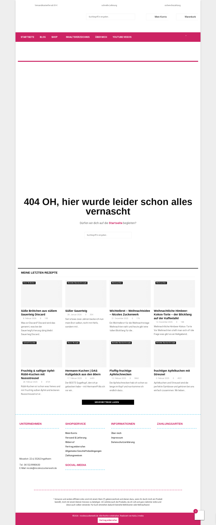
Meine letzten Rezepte (39, 272)
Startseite (27, 37)
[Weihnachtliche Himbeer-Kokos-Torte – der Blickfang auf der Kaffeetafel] (174, 293)
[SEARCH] (132, 17)
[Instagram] (175, 37)
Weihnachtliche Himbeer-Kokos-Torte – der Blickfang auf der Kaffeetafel (173, 314)
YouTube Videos (122, 37)
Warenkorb (190, 16)
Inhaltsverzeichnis (77, 37)
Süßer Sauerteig (76, 310)
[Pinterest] (179, 37)
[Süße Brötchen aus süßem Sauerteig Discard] (41, 293)
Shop (54, 37)
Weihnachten (117, 283)
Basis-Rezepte (73, 343)
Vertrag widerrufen (75, 446)
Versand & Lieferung (75, 437)
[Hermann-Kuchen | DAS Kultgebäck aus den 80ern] (85, 353)
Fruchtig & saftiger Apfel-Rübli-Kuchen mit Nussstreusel (38, 374)
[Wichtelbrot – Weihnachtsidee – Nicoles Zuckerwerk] (130, 293)
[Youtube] (182, 37)
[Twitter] (172, 37)
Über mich (101, 37)
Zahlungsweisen (73, 455)
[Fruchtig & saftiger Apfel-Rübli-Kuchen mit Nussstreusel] (41, 353)
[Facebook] (168, 37)
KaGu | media (138, 516)
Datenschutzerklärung (123, 442)
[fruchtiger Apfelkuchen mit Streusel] (174, 353)
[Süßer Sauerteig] (85, 293)
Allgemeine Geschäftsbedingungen (83, 451)
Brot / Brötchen (29, 283)
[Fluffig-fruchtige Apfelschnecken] (130, 353)
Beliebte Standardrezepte (77, 283)
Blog (43, 37)
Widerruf (69, 442)
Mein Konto (161, 16)
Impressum (117, 437)
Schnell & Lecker (29, 343)
